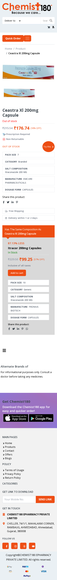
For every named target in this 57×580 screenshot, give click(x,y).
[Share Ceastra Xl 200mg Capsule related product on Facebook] (10, 329)
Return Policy (13, 477)
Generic (28, 289)
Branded (22, 161)
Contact (9, 450)
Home (8, 48)
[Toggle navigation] (27, 38)
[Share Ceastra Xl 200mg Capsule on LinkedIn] (13, 202)
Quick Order (13, 38)
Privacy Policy (13, 474)
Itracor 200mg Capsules (24, 248)
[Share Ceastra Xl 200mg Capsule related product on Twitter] (14, 329)
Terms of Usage (14, 470)
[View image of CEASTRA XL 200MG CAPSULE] (19, 93)
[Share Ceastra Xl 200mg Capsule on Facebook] (4, 202)
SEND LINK (45, 499)
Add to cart (17, 272)
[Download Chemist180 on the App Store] (15, 418)
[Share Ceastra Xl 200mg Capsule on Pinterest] (18, 202)
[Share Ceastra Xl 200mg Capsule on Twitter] (9, 202)
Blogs (8, 458)
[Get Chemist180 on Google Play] (41, 418)
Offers (8, 454)
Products (10, 447)
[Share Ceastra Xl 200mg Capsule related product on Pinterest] (23, 329)
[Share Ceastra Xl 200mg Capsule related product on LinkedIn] (19, 329)
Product (21, 48)
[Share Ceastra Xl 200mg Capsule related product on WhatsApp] (28, 329)
